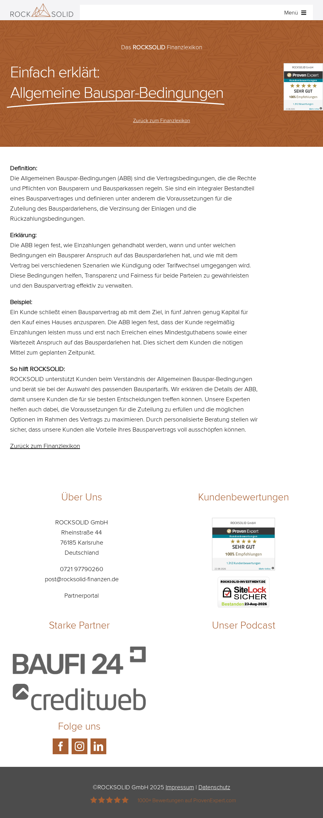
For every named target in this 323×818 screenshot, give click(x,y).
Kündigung (136, 264)
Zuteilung (23, 208)
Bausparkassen (123, 187)
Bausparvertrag (54, 285)
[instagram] (79, 746)
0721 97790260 (81, 568)
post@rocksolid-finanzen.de (82, 578)
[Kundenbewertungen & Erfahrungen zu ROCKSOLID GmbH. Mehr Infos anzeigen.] (243, 522)
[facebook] (60, 746)
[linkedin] (98, 746)
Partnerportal (81, 595)
